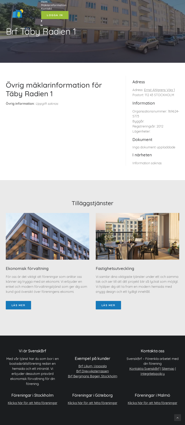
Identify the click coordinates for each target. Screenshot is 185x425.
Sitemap (168, 369)
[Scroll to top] (177, 417)
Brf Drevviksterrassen (92, 371)
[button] (55, 21)
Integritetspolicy (153, 374)
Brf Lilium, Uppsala (92, 366)
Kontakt (46, 8)
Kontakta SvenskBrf (144, 369)
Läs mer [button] (18, 305)
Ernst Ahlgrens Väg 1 (159, 90)
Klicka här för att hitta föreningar (32, 403)
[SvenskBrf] (17, 13)
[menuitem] (55, 1)
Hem (44, 1)
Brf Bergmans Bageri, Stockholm (92, 376)
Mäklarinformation (53, 5)
